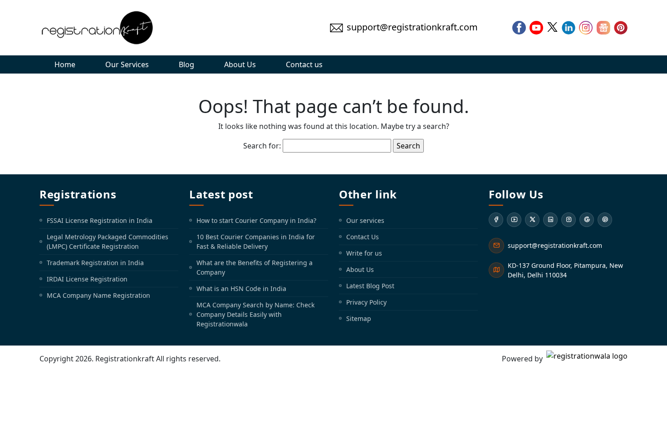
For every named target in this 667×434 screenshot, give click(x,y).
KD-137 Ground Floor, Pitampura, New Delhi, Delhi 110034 (565, 270)
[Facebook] (496, 219)
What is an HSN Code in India (241, 288)
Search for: (262, 146)
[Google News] (586, 219)
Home (64, 64)
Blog (186, 64)
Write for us (364, 253)
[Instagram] (568, 219)
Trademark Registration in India (95, 262)
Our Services (127, 64)
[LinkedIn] (550, 219)
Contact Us (362, 236)
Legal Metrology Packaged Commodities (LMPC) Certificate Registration (107, 241)
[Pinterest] (605, 219)
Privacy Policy (366, 302)
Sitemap (358, 318)
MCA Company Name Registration (98, 295)
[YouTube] (514, 219)
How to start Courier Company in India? (256, 220)
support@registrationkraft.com (555, 245)
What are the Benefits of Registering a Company (254, 267)
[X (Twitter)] (532, 219)
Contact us (304, 64)
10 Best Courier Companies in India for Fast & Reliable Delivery (255, 241)
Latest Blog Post (370, 285)
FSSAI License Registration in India (99, 220)
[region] (333, 408)
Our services (365, 220)
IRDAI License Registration (87, 279)
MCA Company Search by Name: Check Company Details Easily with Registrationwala (255, 314)
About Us (240, 64)
